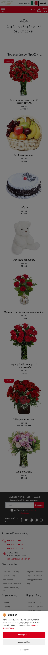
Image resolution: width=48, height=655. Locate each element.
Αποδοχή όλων (24, 635)
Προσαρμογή (24, 649)
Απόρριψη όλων (24, 642)
